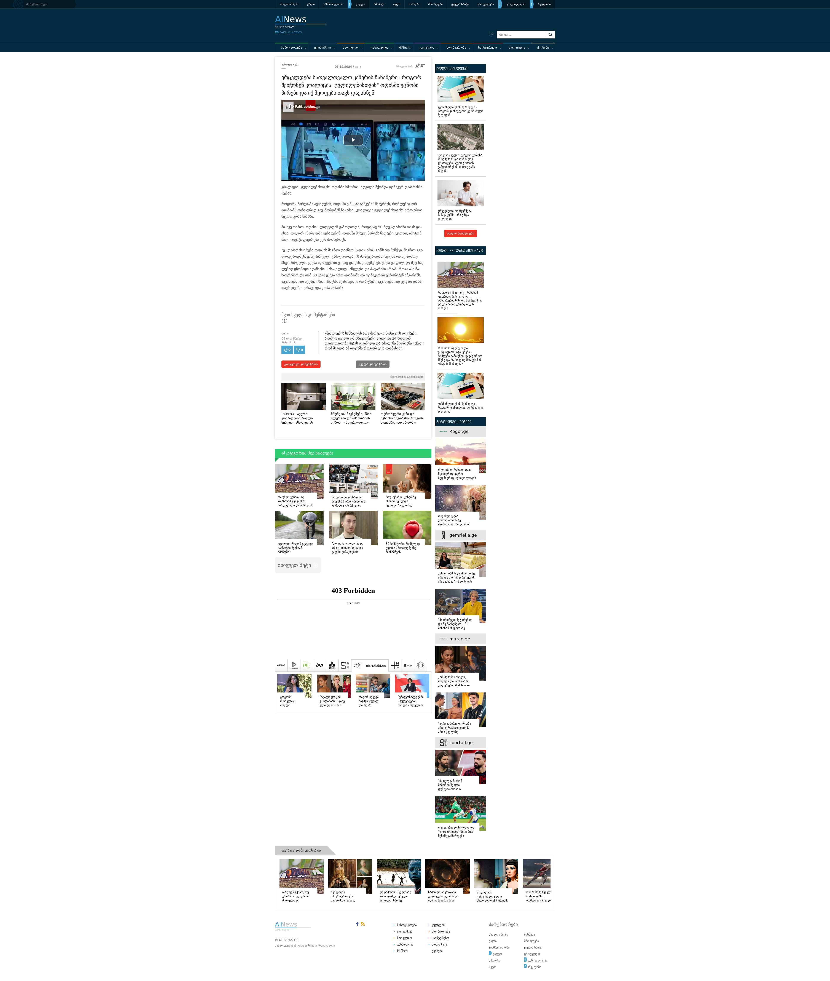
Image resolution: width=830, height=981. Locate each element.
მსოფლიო (351, 47)
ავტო (396, 4)
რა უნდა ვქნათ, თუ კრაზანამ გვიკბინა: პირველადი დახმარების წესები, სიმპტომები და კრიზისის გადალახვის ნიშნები (459, 300)
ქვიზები (543, 47)
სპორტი (379, 4)
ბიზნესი (414, 4)
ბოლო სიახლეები (460, 233)
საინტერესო (487, 47)
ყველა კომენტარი (373, 364)
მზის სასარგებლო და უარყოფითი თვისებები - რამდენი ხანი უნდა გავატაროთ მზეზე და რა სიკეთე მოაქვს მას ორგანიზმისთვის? (459, 356)
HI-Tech (404, 47)
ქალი (311, 4)
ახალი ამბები (288, 4)
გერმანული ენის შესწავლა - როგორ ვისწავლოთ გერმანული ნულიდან (460, 111)
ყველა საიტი (460, 4)
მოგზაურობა (456, 47)
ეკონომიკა (322, 47)
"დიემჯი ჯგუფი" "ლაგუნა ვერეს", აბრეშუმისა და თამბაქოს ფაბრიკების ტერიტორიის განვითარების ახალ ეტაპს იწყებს (460, 163)
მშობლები (435, 4)
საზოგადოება (291, 47)
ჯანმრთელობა (333, 4)
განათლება (380, 47)
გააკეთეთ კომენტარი (301, 364)
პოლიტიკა (517, 47)
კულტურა (427, 47)
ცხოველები (486, 4)
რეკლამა (544, 4)
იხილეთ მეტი (295, 565)
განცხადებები (515, 4)
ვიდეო (360, 4)
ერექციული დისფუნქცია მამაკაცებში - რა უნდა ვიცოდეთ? (454, 215)
